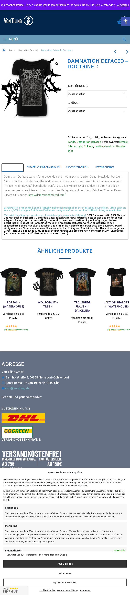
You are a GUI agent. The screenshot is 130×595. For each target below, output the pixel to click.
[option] (48, 300)
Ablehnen (65, 573)
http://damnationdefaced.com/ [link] (47, 194)
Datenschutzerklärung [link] (68, 590)
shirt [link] (70, 150)
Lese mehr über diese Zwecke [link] (53, 555)
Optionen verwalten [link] (65, 582)
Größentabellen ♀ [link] (78, 167)
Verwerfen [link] (123, 4)
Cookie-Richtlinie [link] (47, 590)
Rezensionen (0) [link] (104, 167)
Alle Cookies (65, 563)
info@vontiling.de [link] (17, 388)
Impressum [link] (85, 590)
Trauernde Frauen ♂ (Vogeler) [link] (82, 306)
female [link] (123, 141)
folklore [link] (88, 146)
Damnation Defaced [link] (28, 50)
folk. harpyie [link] (75, 146)
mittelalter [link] (119, 146)
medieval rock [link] (103, 146)
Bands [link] (12, 50)
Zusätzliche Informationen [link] (43, 167)
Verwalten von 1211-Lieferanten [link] (22, 555)
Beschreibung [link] (12, 167)
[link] (125, 21)
